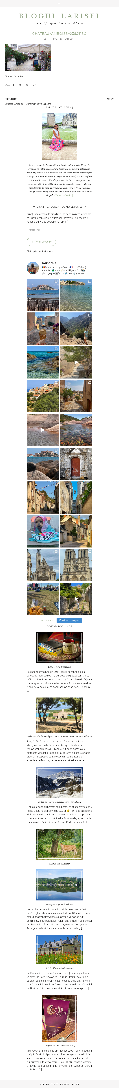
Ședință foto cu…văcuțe (59, 864)
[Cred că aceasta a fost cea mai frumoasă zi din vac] (76, 295)
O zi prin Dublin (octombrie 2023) (59, 1046)
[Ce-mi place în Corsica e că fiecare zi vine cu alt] (43, 430)
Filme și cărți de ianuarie (59, 667)
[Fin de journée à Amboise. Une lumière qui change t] (76, 531)
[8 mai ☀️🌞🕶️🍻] (43, 599)
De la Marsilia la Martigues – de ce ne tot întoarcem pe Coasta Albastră (59, 736)
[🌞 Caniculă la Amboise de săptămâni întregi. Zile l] (43, 497)
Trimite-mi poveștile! (41, 241)
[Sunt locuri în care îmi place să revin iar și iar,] (43, 328)
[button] (59, 3)
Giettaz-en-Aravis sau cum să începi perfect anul (59, 802)
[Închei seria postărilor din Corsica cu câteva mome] (43, 295)
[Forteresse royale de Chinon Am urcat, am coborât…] (76, 599)
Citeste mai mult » (63, 195)
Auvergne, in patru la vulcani (59, 904)
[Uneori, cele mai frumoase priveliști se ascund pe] (76, 497)
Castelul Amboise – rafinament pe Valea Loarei (28, 104)
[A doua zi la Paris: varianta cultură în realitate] (43, 565)
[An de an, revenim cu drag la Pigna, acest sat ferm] (43, 396)
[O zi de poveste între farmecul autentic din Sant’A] (76, 362)
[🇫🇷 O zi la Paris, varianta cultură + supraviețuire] (76, 565)
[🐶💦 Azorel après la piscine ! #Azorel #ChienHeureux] (43, 531)
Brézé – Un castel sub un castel (59, 968)
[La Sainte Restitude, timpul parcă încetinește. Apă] (43, 362)
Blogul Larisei (59, 16)
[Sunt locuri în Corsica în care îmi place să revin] (76, 396)
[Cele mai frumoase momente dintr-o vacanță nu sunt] (43, 464)
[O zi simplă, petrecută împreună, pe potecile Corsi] (76, 328)
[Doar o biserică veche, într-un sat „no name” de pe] (76, 464)
